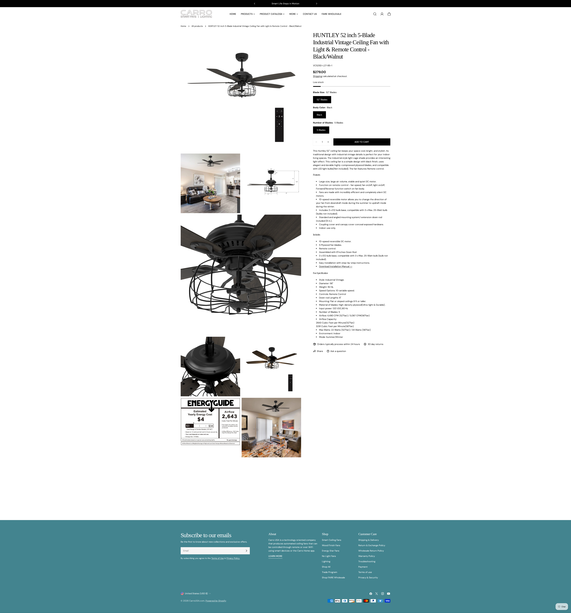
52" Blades (322, 99)
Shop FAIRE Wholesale (333, 577)
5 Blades (321, 130)
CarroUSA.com (196, 600)
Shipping (317, 76)
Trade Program (329, 572)
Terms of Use (217, 558)
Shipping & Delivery (368, 540)
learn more (275, 556)
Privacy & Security (368, 577)
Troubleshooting (366, 561)
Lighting (326, 561)
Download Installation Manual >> (335, 266)
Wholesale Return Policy (371, 550)
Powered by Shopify (216, 600)
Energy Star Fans (330, 550)
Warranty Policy (366, 556)
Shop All (326, 566)
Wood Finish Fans (331, 545)
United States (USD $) (196, 593)
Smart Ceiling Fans (331, 540)
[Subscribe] (246, 551)
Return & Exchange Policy (371, 545)
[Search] (375, 14)
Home (183, 26)
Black (319, 114)
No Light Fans (329, 556)
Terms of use (365, 572)
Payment (363, 566)
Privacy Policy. (233, 558)
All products (197, 26)
